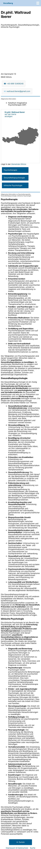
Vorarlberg (8, 3)
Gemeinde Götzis (18, 164)
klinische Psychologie (13, 185)
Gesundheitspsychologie (14, 178)
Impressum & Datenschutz (17, 848)
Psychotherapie (10, 170)
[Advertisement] (20, 51)
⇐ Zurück (20, 842)
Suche (32, 848)
